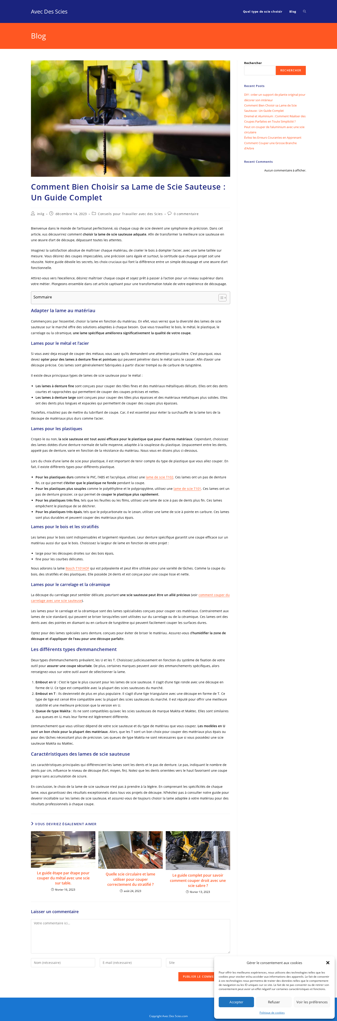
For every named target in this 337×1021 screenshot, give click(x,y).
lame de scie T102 (159, 477)
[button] (328, 962)
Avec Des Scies (49, 11)
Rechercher (253, 63)
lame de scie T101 (187, 488)
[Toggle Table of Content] (220, 298)
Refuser (274, 1002)
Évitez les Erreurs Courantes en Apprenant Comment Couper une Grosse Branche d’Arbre (272, 142)
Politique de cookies (272, 1013)
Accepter (236, 1002)
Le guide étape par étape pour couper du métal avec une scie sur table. (63, 878)
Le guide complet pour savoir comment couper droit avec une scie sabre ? (198, 880)
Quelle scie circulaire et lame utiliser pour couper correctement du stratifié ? (130, 879)
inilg (40, 214)
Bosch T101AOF (77, 568)
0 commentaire (186, 214)
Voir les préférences (312, 1002)
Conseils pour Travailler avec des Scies (130, 214)
